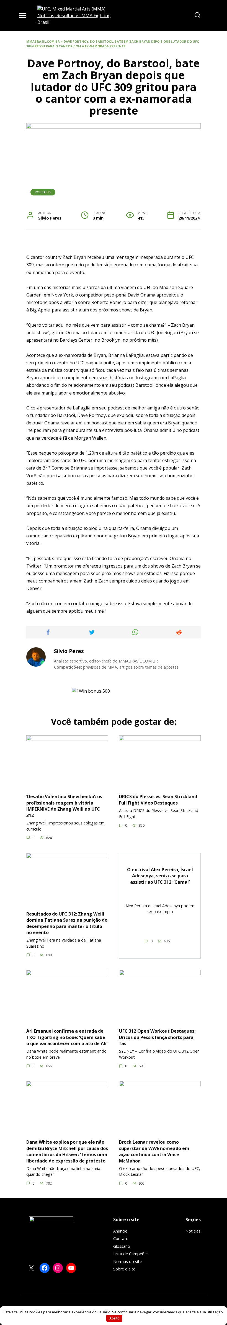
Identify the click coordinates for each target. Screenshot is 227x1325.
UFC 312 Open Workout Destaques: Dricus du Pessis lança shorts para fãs (157, 1037)
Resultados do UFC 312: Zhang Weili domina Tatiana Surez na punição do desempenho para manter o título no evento (66, 923)
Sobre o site (124, 1269)
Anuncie (120, 1231)
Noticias (192, 1231)
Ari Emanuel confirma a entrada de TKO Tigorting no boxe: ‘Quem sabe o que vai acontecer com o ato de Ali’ (66, 1037)
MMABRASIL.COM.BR (43, 41)
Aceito (114, 1318)
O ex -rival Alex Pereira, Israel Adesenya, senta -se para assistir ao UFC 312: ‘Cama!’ (160, 876)
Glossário (121, 1246)
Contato (120, 1238)
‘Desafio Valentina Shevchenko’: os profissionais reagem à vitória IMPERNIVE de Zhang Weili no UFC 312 (64, 805)
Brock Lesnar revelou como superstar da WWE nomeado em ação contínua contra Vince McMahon (154, 1151)
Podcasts (43, 192)
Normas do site (127, 1261)
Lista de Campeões (131, 1253)
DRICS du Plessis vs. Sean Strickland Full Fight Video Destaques (158, 799)
